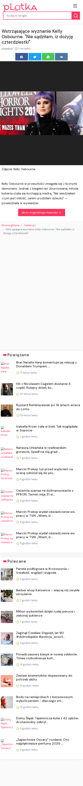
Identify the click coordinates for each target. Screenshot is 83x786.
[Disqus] (41, 291)
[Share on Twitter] (35, 56)
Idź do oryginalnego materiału (40, 212)
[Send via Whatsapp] (48, 56)
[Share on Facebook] (21, 56)
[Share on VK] (61, 56)
